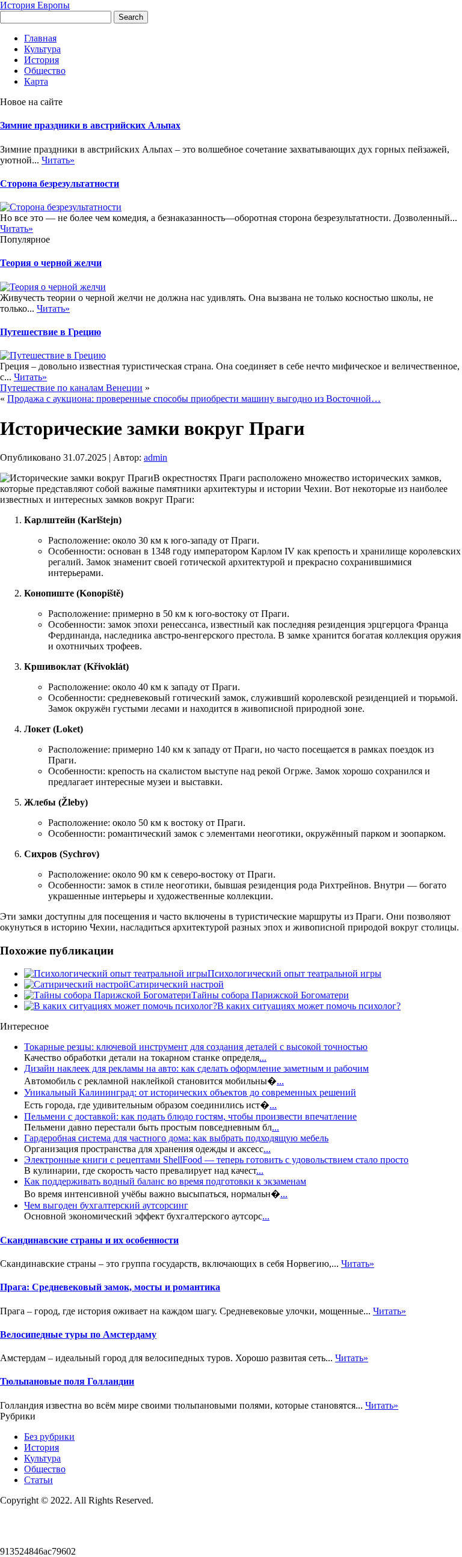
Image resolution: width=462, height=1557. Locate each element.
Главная (40, 38)
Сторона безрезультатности (59, 183)
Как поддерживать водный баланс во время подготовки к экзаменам (165, 1181)
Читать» (58, 160)
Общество (45, 70)
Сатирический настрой (176, 984)
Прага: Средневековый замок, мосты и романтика (110, 1287)
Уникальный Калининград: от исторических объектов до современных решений (190, 1092)
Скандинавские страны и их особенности (89, 1240)
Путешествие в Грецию (50, 332)
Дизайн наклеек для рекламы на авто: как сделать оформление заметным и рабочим (196, 1068)
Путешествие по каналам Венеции (71, 388)
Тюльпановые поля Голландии (67, 1381)
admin (155, 457)
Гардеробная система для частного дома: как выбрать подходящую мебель (176, 1138)
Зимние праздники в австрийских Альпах (90, 125)
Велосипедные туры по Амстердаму (78, 1334)
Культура (42, 49)
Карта (36, 81)
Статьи (38, 1480)
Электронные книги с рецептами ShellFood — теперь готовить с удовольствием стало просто (216, 1160)
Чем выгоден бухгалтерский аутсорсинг (106, 1205)
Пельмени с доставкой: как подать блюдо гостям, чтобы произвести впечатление (190, 1116)
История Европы (35, 5)
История (41, 60)
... (262, 1057)
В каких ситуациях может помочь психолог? (309, 1006)
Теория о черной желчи (51, 263)
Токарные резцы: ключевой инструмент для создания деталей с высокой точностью (196, 1047)
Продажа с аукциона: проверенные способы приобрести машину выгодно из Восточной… (194, 398)
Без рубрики (49, 1436)
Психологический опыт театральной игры (294, 973)
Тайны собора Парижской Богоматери (270, 995)
